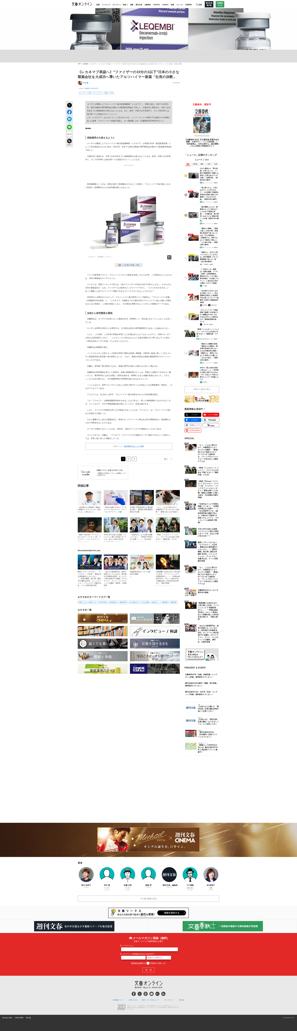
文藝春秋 (147, 5)
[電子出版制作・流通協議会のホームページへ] (121, 1007)
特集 (124, 5)
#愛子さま (92, 602)
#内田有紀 (113, 602)
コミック (179, 5)
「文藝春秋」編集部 (208, 264)
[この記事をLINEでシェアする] (69, 127)
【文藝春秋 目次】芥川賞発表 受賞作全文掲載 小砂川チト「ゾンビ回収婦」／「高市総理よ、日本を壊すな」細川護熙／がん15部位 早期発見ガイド (202, 143)
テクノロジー (98, 93)
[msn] (157, 994)
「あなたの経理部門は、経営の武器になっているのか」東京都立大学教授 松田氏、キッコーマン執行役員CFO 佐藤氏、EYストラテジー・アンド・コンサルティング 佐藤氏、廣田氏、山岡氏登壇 (116, 579)
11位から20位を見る (201, 389)
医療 (106, 93)
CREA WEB (19, 1018)
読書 (172, 5)
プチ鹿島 (205, 286)
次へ (166, 459)
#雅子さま (82, 602)
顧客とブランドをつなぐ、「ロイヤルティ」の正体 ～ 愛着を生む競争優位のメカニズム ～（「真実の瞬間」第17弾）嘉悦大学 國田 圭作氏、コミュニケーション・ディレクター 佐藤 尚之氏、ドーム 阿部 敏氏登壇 (89, 579)
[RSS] (163, 994)
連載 (131, 5)
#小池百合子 (134, 602)
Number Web (7, 1018)
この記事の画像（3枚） (131, 265)
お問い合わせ (133, 1000)
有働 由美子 (214, 305)
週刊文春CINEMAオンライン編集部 (208, 339)
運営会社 (181, 1000)
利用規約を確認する (138, 963)
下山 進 (85, 83)
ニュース (93, 64)
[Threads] (146, 994)
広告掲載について (118, 1000)
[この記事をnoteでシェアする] (69, 134)
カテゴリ (115, 5)
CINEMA (165, 5)
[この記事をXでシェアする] (69, 105)
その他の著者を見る (148, 899)
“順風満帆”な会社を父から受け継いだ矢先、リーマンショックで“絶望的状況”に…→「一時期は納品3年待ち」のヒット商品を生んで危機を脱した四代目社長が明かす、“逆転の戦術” (168, 578)
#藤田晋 (173, 602)
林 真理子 (205, 305)
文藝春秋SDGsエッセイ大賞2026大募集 (140, 574)
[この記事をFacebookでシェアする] (69, 112)
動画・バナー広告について (150, 1000)
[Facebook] (134, 994)
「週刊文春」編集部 (208, 324)
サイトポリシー (169, 1000)
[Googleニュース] (151, 994)
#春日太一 (155, 602)
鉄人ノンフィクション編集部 (210, 182)
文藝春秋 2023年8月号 (91, 88)
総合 (207, 160)
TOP (79, 64)
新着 (98, 5)
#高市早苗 (103, 602)
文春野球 (188, 5)
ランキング (106, 5)
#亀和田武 (123, 602)
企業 (89, 93)
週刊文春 (139, 5)
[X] (140, 994)
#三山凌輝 (145, 602)
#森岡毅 (165, 602)
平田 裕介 (205, 382)
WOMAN (156, 5)
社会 (111, 93)
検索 (200, 5)
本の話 (28, 1018)
